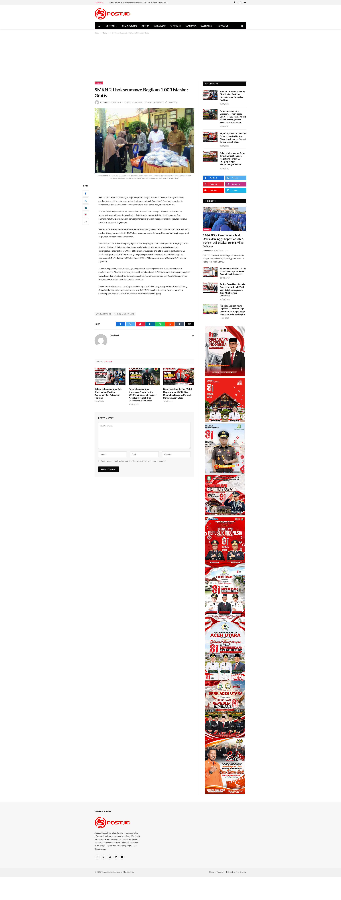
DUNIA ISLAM (160, 25)
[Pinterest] (86, 215)
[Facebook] (86, 193)
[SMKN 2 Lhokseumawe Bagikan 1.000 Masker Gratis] (144, 140)
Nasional (110, 25)
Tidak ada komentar (155, 102)
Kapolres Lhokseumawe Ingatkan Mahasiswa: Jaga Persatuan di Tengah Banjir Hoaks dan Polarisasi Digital (232, 310)
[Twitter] (86, 201)
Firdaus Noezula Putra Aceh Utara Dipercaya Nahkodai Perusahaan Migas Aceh (233, 271)
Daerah (145, 25)
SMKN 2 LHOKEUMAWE (124, 314)
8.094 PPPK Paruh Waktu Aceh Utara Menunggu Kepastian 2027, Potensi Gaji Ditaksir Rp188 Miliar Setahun (223, 241)
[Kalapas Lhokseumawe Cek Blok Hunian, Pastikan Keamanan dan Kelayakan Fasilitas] (110, 377)
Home (211, 872)
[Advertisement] (170, 57)
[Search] (242, 26)
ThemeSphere (128, 872)
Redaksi (106, 102)
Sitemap (243, 872)
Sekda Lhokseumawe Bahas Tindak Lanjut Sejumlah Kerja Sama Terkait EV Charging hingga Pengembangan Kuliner (232, 159)
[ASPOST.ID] (113, 13)
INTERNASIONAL (129, 25)
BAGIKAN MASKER (103, 314)
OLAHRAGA (190, 25)
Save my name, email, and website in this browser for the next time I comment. (133, 461)
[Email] (86, 222)
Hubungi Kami (231, 872)
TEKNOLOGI (222, 25)
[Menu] (100, 26)
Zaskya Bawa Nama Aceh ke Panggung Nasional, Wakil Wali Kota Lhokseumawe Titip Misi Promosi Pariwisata (232, 290)
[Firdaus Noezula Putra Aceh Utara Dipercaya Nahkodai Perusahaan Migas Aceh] (210, 272)
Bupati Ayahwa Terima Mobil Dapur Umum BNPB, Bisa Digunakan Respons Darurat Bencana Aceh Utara (177, 393)
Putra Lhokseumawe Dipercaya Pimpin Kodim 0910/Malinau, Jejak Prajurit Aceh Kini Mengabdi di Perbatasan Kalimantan (139, 2)
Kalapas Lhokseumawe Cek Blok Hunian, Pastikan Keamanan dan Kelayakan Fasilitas (108, 393)
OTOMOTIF (175, 25)
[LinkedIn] (86, 208)
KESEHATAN (206, 25)
